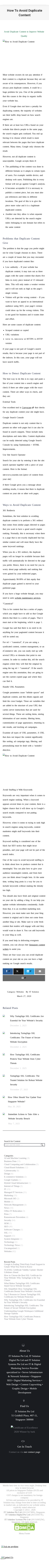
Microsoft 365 (10, 1198)
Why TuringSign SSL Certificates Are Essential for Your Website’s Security (27, 1018)
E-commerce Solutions (14, 1177)
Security (7, 1220)
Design (7, 1174)
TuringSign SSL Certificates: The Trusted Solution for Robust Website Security (26, 1080)
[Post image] (5, 1016)
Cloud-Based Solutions (14, 1167)
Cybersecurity (10, 1170)
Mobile (7, 1201)
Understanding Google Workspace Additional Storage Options (23, 1312)
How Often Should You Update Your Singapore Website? (24, 1099)
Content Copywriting (31, 1384)
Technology (9, 1242)
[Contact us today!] (7, 1557)
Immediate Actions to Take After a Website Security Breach (23, 1116)
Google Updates (11, 1180)
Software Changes (12, 1229)
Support (7, 1236)
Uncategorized (10, 1248)
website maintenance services (27, 598)
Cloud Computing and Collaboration (20, 1164)
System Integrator (11, 1239)
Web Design (12, 1384)
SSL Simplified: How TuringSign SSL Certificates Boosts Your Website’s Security (22, 1290)
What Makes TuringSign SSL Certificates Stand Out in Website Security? (22, 1284)
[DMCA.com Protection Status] (24, 1530)
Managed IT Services (13, 1192)
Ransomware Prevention (14, 1217)
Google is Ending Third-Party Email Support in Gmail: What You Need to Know (24, 1265)
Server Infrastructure (32, 1372)
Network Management (13, 1205)
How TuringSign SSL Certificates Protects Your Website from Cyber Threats (25, 1058)
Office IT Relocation (13, 1211)
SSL (6, 1233)
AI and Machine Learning (15, 1158)
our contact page (32, 1452)
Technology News (12, 1245)
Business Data (10, 1161)
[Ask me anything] (9, 1546)
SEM (6, 1223)
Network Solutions (19, 1376)
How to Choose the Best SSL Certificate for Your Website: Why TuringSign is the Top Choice (23, 1277)
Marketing (8, 1195)
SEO (6, 1226)
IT (5, 1189)
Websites (8, 1251)
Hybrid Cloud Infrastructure (16, 1183)
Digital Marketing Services (27, 1380)
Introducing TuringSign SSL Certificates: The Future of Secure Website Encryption (25, 1037)
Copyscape (26, 407)
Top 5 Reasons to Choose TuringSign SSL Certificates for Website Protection (22, 1295)
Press (6, 1214)
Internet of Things (11, 1186)
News (6, 1208)
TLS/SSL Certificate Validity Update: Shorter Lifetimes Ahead (23, 1271)
